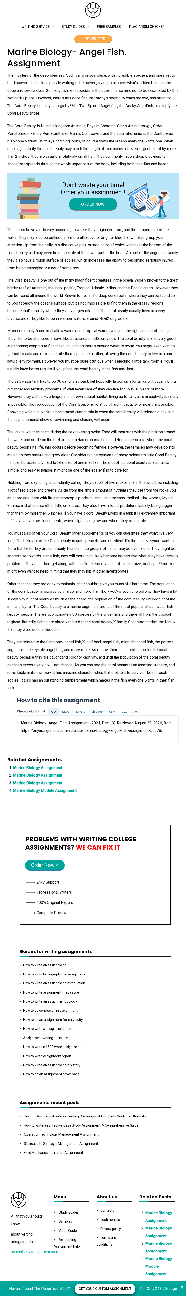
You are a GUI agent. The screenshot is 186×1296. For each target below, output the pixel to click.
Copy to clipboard (35, 729)
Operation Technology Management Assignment (61, 1134)
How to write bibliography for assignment (54, 974)
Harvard (80, 711)
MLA (65, 711)
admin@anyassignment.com (34, 1252)
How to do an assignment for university (53, 1020)
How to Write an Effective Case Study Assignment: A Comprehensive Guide (81, 1125)
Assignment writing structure (45, 1038)
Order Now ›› (45, 865)
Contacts (107, 1210)
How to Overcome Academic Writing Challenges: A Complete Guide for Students (85, 1116)
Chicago (97, 711)
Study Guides (73, 27)
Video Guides (68, 1231)
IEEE (124, 711)
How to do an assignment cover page (51, 1074)
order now (93, 204)
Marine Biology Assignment (37, 767)
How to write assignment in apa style (51, 992)
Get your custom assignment (105, 1289)
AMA (136, 711)
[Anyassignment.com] (93, 16)
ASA (112, 711)
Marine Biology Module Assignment (45, 790)
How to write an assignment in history (51, 1065)
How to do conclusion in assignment (50, 1010)
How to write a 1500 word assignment (52, 1047)
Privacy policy (110, 1229)
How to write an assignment (44, 965)
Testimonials (110, 1219)
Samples (65, 1221)
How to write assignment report (47, 1056)
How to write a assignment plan (47, 1029)
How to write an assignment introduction (54, 983)
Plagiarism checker (147, 27)
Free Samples (109, 27)
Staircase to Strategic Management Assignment (61, 1144)
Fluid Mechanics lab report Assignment (53, 1152)
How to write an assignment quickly (50, 1001)
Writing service (36, 27)
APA (53, 711)
